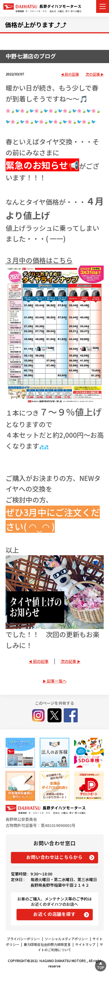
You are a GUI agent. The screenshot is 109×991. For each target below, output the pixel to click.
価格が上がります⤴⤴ (36, 24)
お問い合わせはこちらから (54, 857)
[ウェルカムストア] (54, 752)
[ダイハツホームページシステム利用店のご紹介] (20, 752)
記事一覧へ (57, 681)
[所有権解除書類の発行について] (20, 786)
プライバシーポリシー (23, 938)
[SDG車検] (88, 752)
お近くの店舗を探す (54, 914)
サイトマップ (85, 944)
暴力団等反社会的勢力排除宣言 (47, 944)
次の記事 (93, 74)
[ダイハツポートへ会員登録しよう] (88, 786)
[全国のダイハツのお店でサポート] (54, 786)
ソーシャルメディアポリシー (66, 938)
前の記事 (72, 74)
